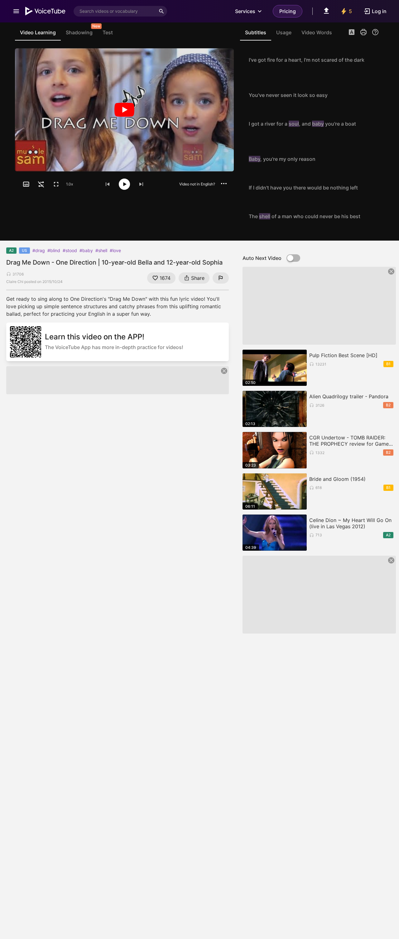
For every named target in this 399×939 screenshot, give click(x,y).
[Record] (372, 60)
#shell (101, 250)
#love (115, 250)
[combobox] (115, 11)
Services (245, 11)
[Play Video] (124, 109)
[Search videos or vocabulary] (161, 11)
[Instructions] (375, 32)
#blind (53, 250)
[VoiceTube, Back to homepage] (45, 11)
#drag (38, 250)
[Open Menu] (16, 11)
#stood (70, 250)
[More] (224, 183)
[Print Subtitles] (363, 32)
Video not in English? (197, 184)
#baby (86, 250)
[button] (351, 32)
